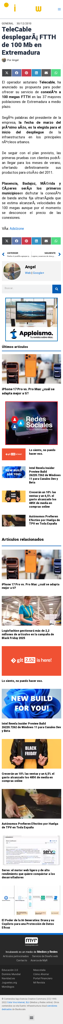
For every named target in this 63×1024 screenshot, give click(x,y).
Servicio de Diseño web (45, 956)
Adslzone (17, 228)
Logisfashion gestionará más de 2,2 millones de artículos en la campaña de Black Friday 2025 (28, 634)
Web (28, 273)
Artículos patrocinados (16, 956)
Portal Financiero (42, 978)
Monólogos (8, 986)
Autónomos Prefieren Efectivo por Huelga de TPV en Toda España (44, 520)
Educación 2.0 (10, 969)
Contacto (21, 960)
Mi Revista (39, 982)
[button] (31, 1018)
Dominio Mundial (11, 974)
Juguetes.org (9, 982)
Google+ (38, 273)
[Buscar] (56, 289)
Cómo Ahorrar (41, 974)
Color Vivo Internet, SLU (18, 1002)
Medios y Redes (47, 951)
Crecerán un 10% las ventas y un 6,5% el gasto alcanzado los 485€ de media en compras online (42, 499)
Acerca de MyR (39, 960)
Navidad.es (8, 978)
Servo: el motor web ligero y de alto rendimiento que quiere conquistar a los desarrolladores (28, 874)
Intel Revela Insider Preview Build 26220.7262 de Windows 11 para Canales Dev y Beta (45, 475)
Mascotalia (39, 969)
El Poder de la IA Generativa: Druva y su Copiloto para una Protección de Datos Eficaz (28, 924)
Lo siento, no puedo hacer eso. (42, 451)
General (8, 23)
